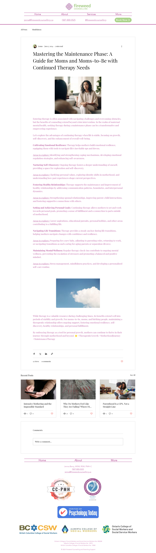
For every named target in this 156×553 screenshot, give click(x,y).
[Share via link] (52, 354)
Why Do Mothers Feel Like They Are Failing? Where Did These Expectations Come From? (77, 405)
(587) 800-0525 (68, 20)
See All (132, 375)
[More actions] (121, 46)
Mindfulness (36, 29)
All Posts (24, 29)
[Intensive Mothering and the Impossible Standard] (38, 389)
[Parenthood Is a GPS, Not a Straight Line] (117, 389)
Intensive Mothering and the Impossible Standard (38, 405)
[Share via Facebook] (34, 354)
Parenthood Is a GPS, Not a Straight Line (116, 405)
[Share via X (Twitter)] (40, 354)
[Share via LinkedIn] (46, 354)
